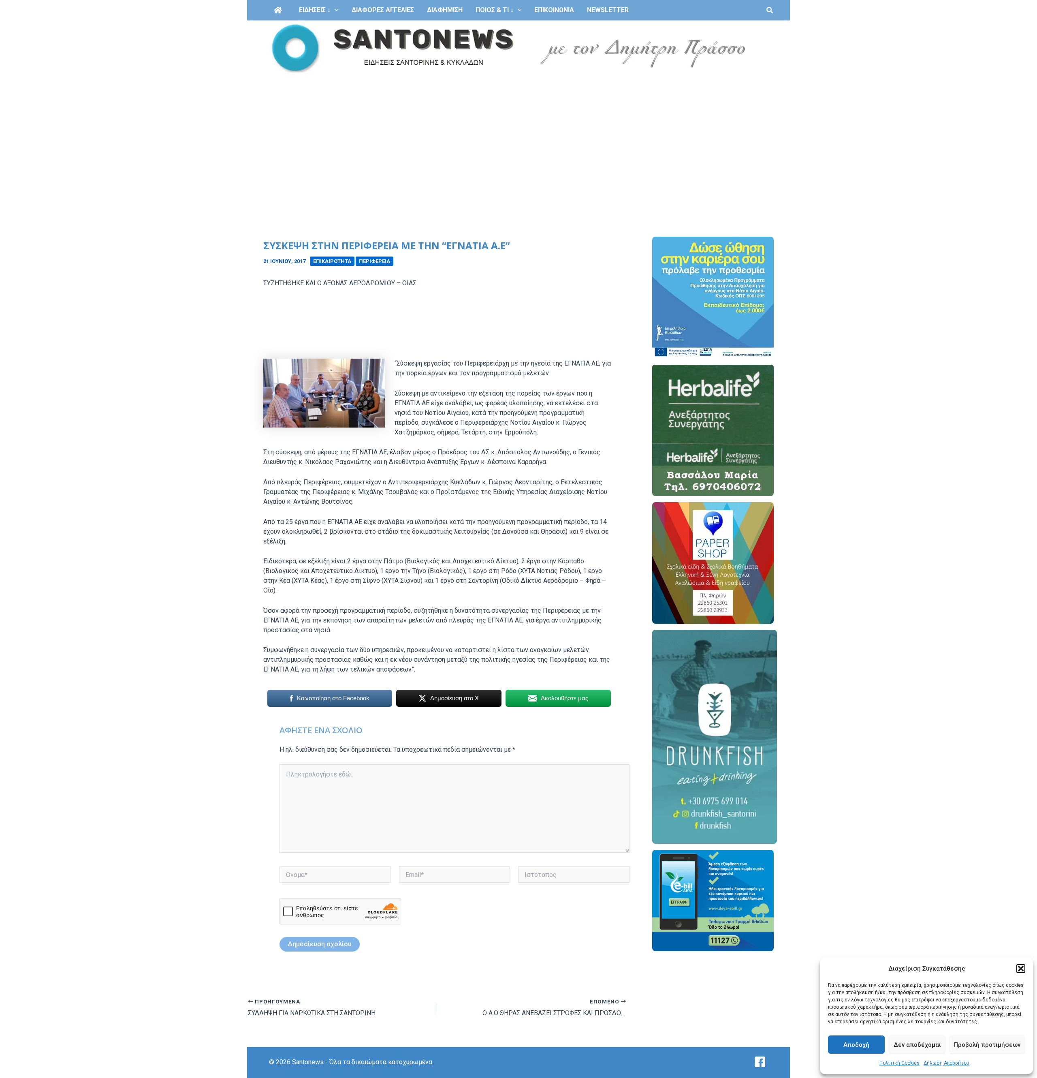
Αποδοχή (856, 1044)
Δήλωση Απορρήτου (946, 1063)
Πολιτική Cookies (899, 1063)
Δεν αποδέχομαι (917, 1044)
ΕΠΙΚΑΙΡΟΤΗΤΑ (332, 261)
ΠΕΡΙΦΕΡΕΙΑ (374, 261)
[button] (1021, 969)
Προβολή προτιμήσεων (987, 1044)
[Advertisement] (518, 137)
